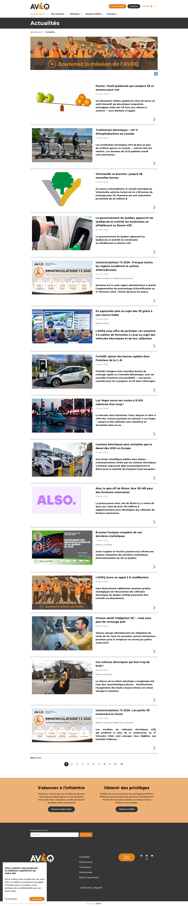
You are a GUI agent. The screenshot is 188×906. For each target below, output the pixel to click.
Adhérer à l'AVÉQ (126, 809)
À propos (111, 14)
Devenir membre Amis (61, 809)
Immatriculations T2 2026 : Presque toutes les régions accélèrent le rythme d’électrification (124, 266)
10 (115, 764)
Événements (85, 862)
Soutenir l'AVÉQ (93, 14)
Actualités (84, 857)
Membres (75, 14)
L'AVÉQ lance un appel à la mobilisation (122, 577)
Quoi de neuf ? (37, 14)
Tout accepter (37, 899)
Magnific (98, 888)
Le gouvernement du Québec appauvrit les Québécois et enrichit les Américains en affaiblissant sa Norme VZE (124, 221)
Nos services (57, 14)
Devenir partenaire (89, 877)
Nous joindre (126, 857)
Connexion (134, 6)
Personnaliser (11, 899)
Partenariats (85, 872)
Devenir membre (117, 6)
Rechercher (85, 835)
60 (121, 764)
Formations (85, 867)
